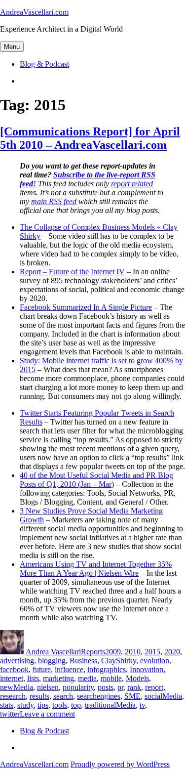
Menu (12, 46)
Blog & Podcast (44, 64)
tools (59, 705)
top (76, 705)
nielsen (48, 687)
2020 (172, 651)
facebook (14, 669)
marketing (58, 678)
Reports (93, 651)
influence (69, 669)
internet (11, 678)
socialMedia (163, 696)
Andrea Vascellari (53, 651)
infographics (106, 669)
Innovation (146, 669)
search (63, 696)
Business (83, 660)
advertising (17, 660)
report (154, 687)
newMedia (16, 687)
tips (42, 705)
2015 (152, 651)
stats (6, 705)
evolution (154, 660)
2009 (113, 651)
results (39, 696)
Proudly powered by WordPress (120, 764)
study (25, 705)
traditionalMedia (110, 705)
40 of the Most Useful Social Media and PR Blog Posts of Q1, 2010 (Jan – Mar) (96, 479)
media (87, 678)
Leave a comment (47, 714)
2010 (133, 651)
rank (134, 687)
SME (132, 696)
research (13, 696)
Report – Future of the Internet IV (72, 271)
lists (33, 678)
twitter (10, 714)
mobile (111, 678)
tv (142, 705)
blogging (52, 660)
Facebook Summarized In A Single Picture (86, 307)
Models (137, 678)
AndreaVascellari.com (34, 12)
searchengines (98, 696)
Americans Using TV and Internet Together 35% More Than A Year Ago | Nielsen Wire (96, 568)
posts (105, 687)
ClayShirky (118, 660)
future (42, 669)
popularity (78, 687)
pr (120, 687)
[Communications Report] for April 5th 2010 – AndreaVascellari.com (90, 138)
